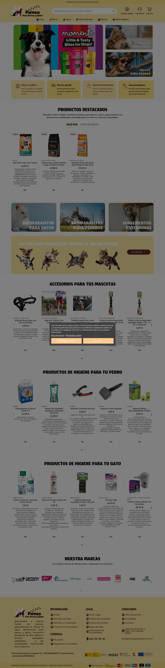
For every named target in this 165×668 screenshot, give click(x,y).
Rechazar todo (66, 341)
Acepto (98, 341)
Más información (57, 335)
